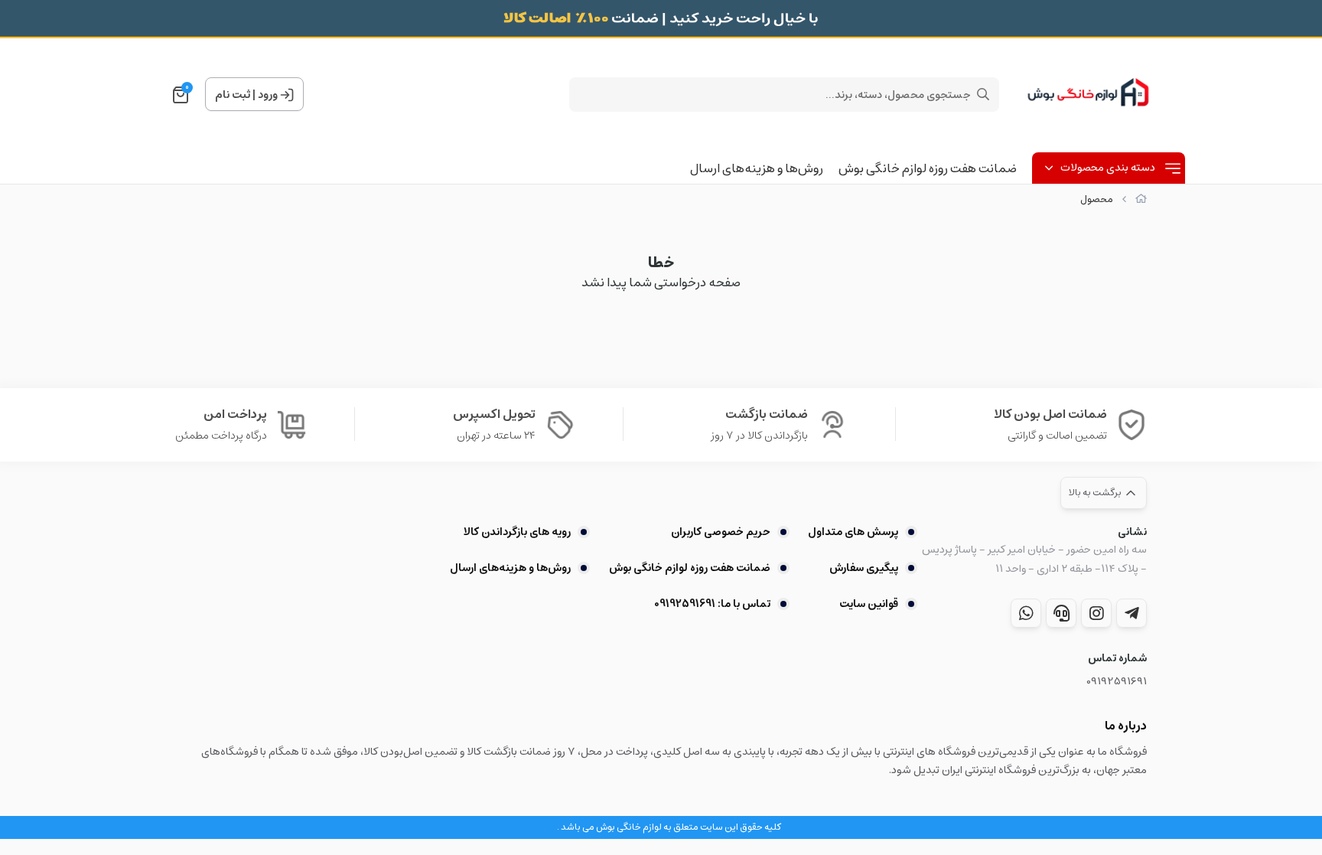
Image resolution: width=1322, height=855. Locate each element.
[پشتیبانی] (1061, 613)
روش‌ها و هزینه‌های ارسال (756, 168)
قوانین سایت (868, 604)
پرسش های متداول (853, 532)
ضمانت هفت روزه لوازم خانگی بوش (927, 168)
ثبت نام (232, 95)
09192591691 (1116, 682)
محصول (1096, 199)
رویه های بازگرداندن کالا (517, 532)
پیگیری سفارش (863, 568)
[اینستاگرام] (1096, 613)
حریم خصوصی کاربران (720, 532)
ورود (268, 95)
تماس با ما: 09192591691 (712, 604)
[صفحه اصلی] (1141, 199)
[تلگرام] (1131, 613)
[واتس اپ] (1026, 613)
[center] (983, 94)
